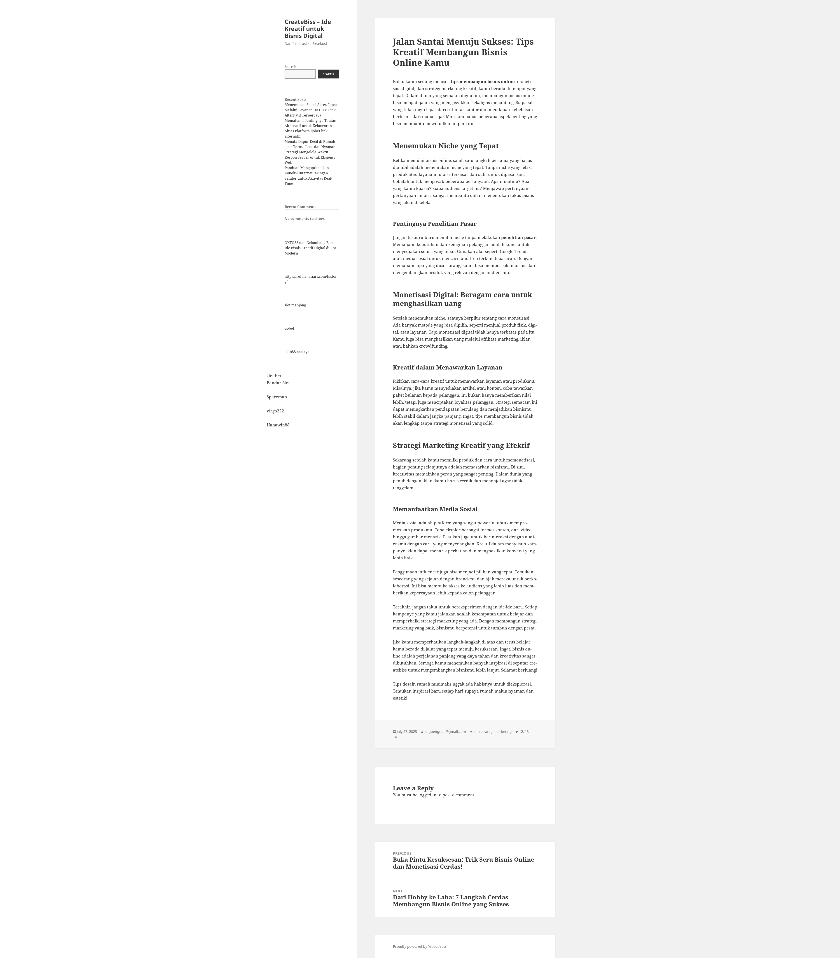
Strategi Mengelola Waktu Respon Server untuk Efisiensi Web (310, 157)
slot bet (274, 376)
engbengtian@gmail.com (445, 731)
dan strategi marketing (492, 731)
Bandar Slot (278, 383)
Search (291, 66)
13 (527, 731)
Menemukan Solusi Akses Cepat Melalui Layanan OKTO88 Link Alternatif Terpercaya (311, 110)
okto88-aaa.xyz (297, 351)
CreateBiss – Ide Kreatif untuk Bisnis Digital (308, 29)
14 (395, 736)
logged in (427, 795)
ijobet (289, 328)
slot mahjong (295, 305)
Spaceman (277, 397)
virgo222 (275, 411)
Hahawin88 (278, 425)
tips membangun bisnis (498, 416)
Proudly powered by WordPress (419, 946)
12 (521, 731)
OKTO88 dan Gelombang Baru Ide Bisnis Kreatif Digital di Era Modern (310, 248)
